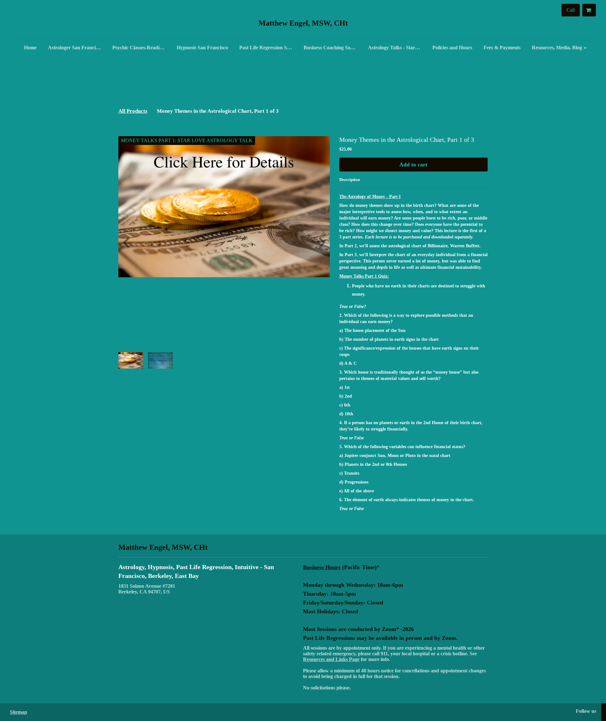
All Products (132, 111)
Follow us (586, 711)
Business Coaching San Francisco (333, 47)
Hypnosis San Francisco (202, 47)
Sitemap (18, 712)
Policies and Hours (452, 47)
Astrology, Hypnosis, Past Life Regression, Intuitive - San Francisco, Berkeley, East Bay (196, 571)
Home (30, 47)
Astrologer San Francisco (75, 47)
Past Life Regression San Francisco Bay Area (268, 47)
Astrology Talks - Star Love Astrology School (397, 47)
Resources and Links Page (331, 659)
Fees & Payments (502, 47)
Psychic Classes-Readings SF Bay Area (141, 47)
